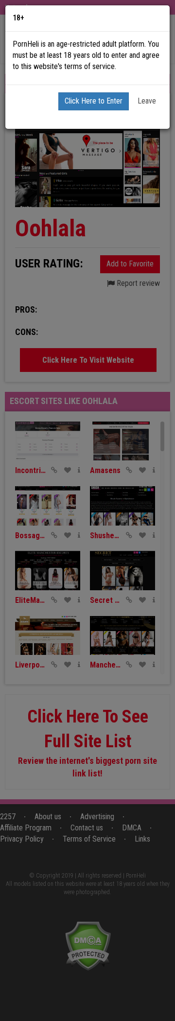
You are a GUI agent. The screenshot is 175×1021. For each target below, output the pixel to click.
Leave (147, 101)
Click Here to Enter (93, 101)
